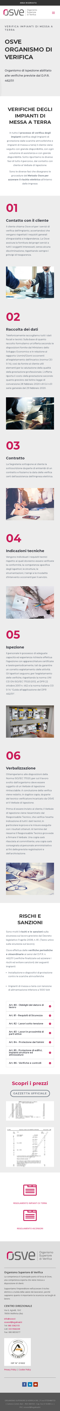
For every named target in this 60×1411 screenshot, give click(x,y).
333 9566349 (14, 1329)
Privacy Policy (10, 1369)
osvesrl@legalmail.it (13, 1322)
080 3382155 (14, 1325)
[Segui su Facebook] (24, 1384)
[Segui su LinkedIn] (30, 1384)
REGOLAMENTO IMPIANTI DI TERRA (30, 1203)
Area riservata (28, 3)
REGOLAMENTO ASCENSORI (30, 1228)
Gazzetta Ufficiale (30, 1093)
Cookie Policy (25, 1369)
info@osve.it (9, 1318)
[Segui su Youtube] (35, 1384)
